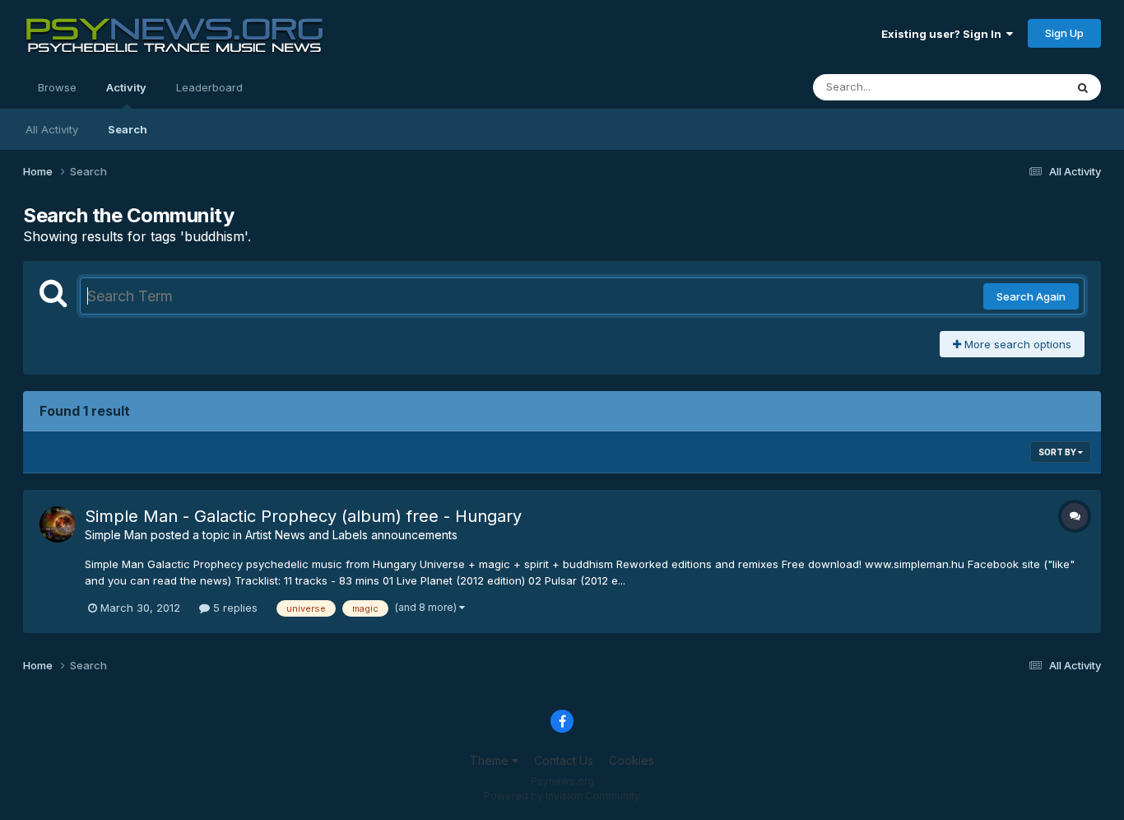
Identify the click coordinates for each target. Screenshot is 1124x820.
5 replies (234, 607)
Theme (491, 760)
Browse (57, 87)
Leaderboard (209, 87)
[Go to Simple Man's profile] (57, 524)
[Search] (1083, 87)
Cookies (631, 760)
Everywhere (1014, 87)
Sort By (1058, 452)
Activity (126, 87)
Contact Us (563, 760)
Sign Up (1064, 33)
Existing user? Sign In (943, 33)
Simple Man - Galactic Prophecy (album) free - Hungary (303, 516)
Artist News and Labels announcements (351, 535)
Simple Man (116, 535)
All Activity (52, 129)
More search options (1016, 344)
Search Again (1031, 296)
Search (127, 129)
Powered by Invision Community (562, 796)
